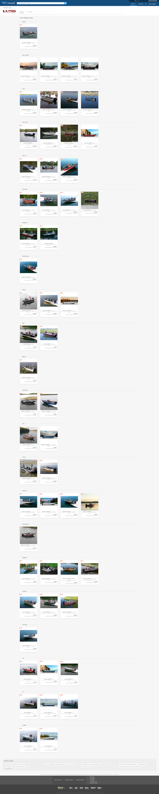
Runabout (15, 764)
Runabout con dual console (24, 764)
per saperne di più (9, 768)
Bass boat (91, 766)
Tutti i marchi (92, 776)
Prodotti (133, 3)
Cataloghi (140, 3)
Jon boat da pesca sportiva (136, 766)
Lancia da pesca (85, 766)
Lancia (45, 764)
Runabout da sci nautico (95, 764)
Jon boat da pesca (104, 764)
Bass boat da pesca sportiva (124, 766)
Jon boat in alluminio (123, 764)
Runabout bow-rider (20, 766)
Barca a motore (9, 764)
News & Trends (152, 3)
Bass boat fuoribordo (132, 764)
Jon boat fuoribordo (85, 764)
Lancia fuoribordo (52, 764)
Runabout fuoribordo (60, 764)
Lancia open (73, 764)
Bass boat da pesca (141, 764)
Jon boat (67, 764)
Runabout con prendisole (11, 766)
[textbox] (40, 3)
